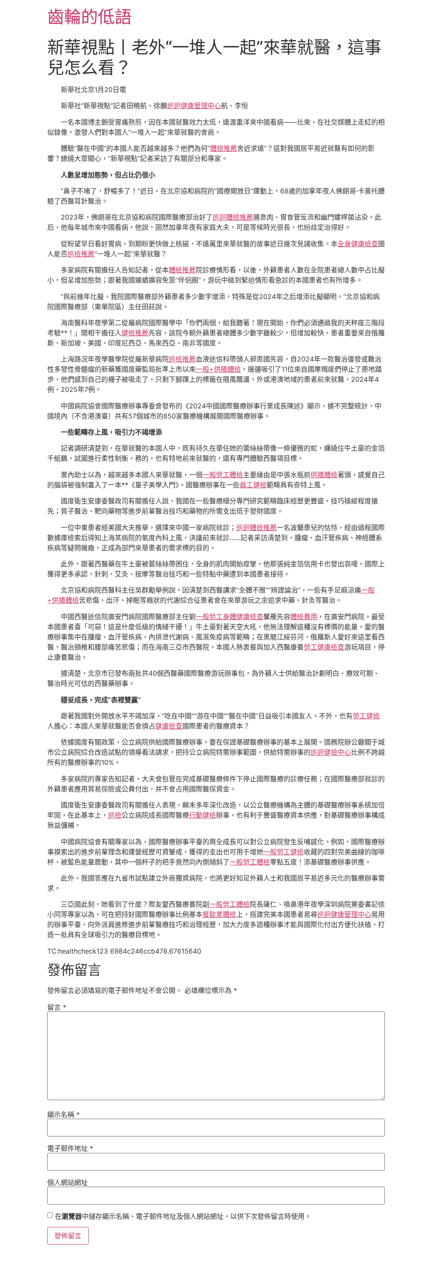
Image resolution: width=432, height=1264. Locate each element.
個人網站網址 (67, 1182)
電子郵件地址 (70, 1148)
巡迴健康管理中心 (194, 105)
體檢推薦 (223, 148)
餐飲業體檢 (219, 914)
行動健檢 (202, 815)
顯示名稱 (63, 1114)
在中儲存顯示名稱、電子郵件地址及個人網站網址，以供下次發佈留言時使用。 (183, 1216)
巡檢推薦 (81, 254)
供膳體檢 (324, 474)
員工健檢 (253, 485)
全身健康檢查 (358, 243)
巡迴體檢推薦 (233, 217)
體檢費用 (303, 616)
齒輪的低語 (89, 16)
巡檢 (115, 815)
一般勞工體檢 (222, 474)
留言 (56, 1007)
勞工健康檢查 (324, 647)
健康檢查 (168, 726)
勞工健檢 (366, 716)
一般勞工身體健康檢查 (229, 616)
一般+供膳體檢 (218, 369)
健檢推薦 (135, 333)
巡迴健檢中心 (330, 752)
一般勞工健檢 (283, 852)
